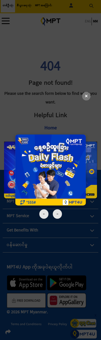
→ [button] (57, 213)
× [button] (86, 96)
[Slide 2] (50, 170)
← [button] (44, 213)
